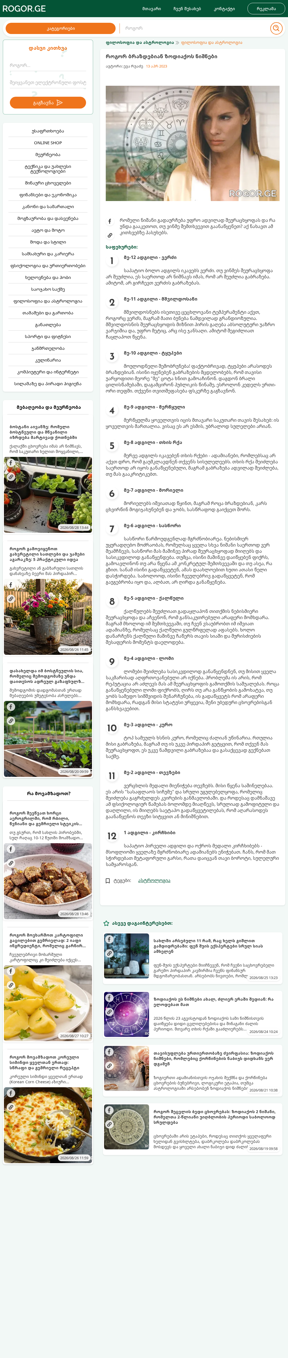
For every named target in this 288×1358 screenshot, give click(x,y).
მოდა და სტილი (48, 242)
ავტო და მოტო (48, 230)
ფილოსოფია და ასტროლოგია (48, 301)
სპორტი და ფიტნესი (48, 336)
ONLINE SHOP (48, 142)
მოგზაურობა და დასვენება (47, 218)
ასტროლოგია (154, 880)
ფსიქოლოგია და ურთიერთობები (48, 265)
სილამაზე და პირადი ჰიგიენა (48, 383)
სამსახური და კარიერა (48, 253)
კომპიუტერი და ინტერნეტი (48, 372)
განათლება (48, 324)
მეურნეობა (47, 154)
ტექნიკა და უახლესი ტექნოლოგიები (48, 168)
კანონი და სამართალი (48, 206)
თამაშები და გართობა (47, 312)
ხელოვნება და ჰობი (48, 277)
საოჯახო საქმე (48, 289)
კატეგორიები (61, 28)
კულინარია (48, 360)
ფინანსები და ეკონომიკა (48, 194)
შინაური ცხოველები (48, 183)
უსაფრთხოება (48, 131)
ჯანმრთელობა (48, 348)
